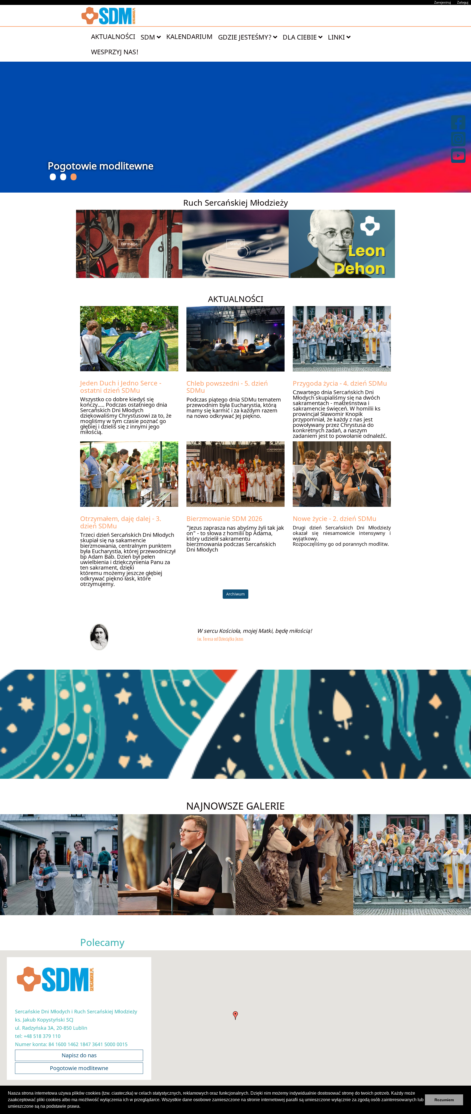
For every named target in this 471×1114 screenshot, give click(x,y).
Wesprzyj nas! (114, 51)
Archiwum (235, 594)
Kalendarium (189, 36)
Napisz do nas (79, 1055)
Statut (235, 243)
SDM (149, 36)
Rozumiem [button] (444, 1100)
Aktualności (113, 36)
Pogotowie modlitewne (79, 1068)
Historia (342, 243)
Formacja (129, 243)
